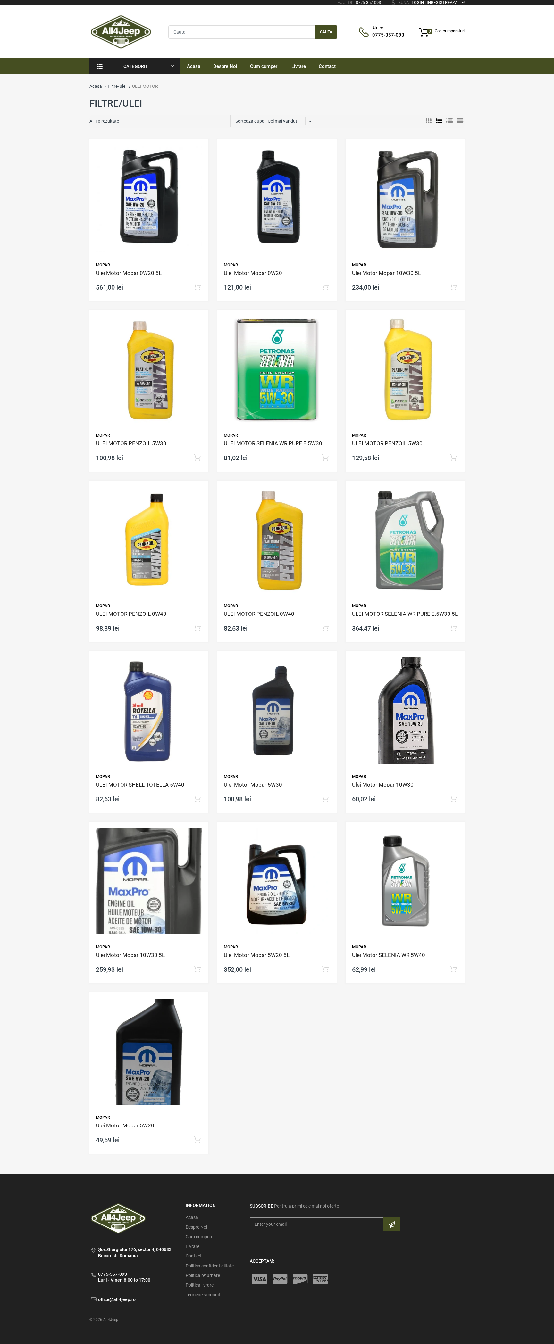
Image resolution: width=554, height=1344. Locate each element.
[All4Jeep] (121, 31)
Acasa (95, 86)
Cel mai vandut (282, 121)
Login (418, 2)
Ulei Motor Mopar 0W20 (253, 273)
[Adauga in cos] (197, 287)
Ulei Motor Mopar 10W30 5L (386, 273)
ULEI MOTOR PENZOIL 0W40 (131, 614)
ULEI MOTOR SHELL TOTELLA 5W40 (140, 784)
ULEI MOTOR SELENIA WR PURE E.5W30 (273, 443)
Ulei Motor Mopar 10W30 (383, 784)
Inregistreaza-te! (446, 2)
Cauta (326, 32)
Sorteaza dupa (249, 121)
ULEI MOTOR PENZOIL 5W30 (131, 443)
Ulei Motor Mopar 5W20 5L (257, 955)
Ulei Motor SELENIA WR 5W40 (388, 955)
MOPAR (103, 264)
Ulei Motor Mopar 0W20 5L (129, 273)
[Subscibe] (391, 1224)
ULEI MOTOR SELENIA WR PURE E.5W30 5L (405, 614)
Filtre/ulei (117, 86)
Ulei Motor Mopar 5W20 (125, 1125)
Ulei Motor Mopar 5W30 (253, 784)
